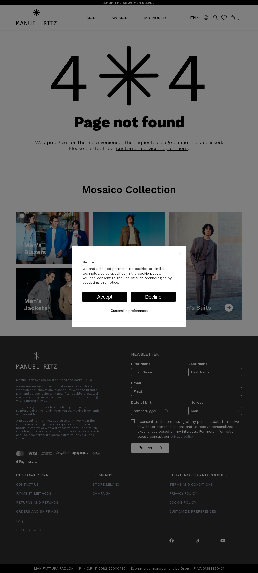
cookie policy (149, 273)
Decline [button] (153, 297)
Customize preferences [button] (129, 311)
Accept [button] (104, 297)
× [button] (180, 253)
